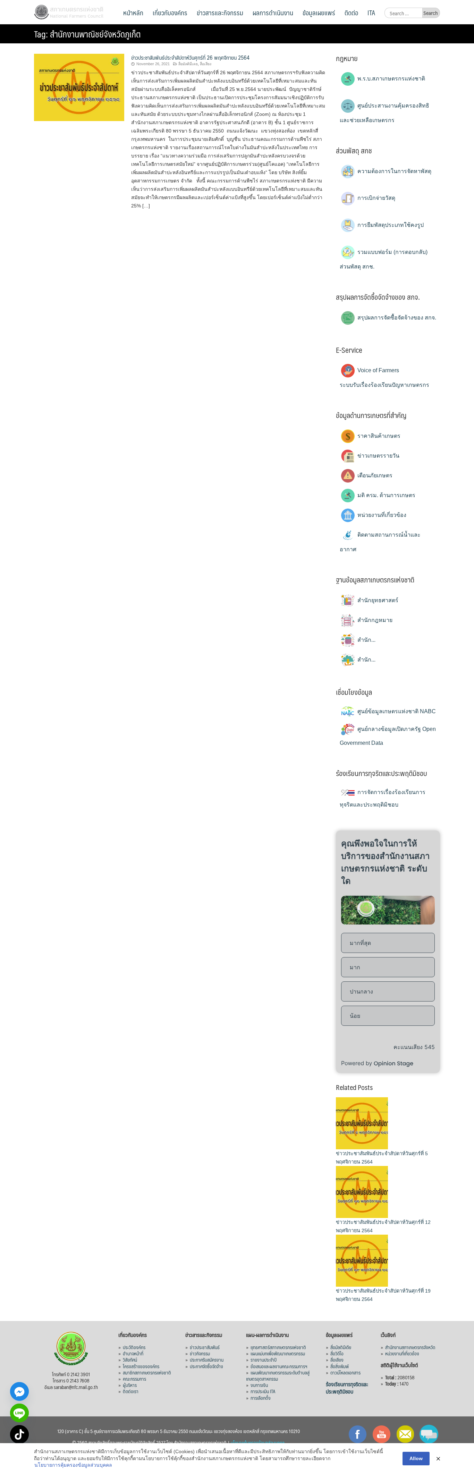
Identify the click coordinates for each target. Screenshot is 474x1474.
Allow (416, 1458)
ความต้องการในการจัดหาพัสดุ (393, 171)
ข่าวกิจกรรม (200, 1353)
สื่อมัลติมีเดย (188, 64)
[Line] (19, 1413)
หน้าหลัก (133, 12)
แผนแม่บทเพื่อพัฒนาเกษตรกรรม (278, 1353)
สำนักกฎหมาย (374, 620)
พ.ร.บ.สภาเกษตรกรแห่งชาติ (390, 79)
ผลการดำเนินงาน (273, 12)
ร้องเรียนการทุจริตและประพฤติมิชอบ (347, 1387)
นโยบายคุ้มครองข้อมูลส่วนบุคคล (258, 1442)
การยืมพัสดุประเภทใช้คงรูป (390, 225)
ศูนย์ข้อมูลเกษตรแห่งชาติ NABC (396, 711)
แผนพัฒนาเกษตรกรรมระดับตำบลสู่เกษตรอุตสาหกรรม (278, 1375)
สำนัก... (365, 640)
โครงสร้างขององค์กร (141, 1366)
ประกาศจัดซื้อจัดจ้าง (206, 1366)
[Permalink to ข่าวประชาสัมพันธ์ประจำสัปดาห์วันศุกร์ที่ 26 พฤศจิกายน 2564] (79, 87)
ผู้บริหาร (130, 1385)
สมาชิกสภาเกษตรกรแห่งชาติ (147, 1372)
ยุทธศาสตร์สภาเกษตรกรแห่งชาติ (278, 1347)
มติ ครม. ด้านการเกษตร (385, 495)
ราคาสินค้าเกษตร (378, 436)
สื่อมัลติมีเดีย (340, 1347)
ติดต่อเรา (130, 1391)
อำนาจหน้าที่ (133, 1353)
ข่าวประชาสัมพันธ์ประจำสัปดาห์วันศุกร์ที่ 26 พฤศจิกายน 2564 (190, 57)
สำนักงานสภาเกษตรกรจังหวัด (410, 1347)
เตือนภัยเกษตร (374, 475)
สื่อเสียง (205, 64)
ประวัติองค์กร (134, 1347)
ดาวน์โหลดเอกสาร (345, 1372)
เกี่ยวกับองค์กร (170, 12)
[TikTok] (19, 1434)
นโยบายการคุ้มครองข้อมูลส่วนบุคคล (73, 1465)
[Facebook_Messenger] (19, 1391)
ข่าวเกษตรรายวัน (377, 456)
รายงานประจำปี (264, 1359)
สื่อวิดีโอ (337, 1353)
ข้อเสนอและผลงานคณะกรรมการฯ (279, 1366)
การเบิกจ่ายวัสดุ (375, 198)
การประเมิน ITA (263, 1391)
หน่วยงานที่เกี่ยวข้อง (381, 515)
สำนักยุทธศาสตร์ (377, 600)
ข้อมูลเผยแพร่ (319, 12)
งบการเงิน (259, 1385)
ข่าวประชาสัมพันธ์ (205, 1347)
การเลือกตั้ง (261, 1398)
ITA (371, 12)
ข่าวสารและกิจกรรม (220, 12)
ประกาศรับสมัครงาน (206, 1359)
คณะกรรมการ (134, 1378)
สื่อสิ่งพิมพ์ (339, 1366)
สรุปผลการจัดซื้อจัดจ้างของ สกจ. (396, 318)
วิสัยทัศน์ (130, 1359)
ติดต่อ (351, 12)
